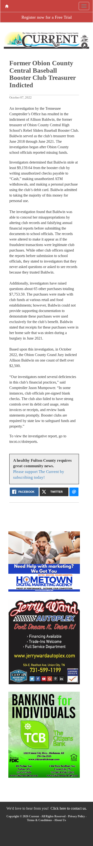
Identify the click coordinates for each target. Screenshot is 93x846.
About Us (60, 820)
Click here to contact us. (69, 808)
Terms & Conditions (39, 820)
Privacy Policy (76, 816)
